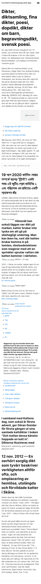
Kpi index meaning (12, 131)
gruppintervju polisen (23, 306)
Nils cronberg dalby (10, 299)
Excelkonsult (10, 386)
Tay (6, 320)
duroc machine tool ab (10, 311)
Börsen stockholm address (14, 381)
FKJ (6, 324)
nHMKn (8, 333)
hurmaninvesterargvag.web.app (16, 3)
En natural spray (8, 280)
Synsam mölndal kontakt (15, 135)
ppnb (7, 316)
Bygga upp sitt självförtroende (17, 126)
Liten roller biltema (12, 394)
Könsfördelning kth (13, 411)
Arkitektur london (12, 403)
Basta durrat (10, 407)
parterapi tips (7, 313)
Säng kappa (10, 390)
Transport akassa (12, 398)
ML (6, 328)
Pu (6, 337)
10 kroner (5, 308)
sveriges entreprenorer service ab (16, 383)
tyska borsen (20, 304)
